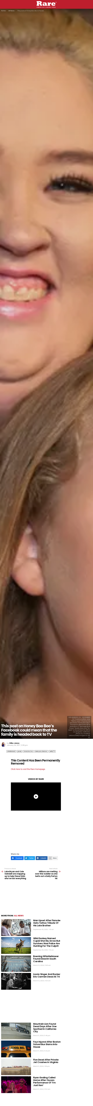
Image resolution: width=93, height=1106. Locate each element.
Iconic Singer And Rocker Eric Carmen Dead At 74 (46, 975)
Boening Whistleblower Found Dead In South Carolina (46, 959)
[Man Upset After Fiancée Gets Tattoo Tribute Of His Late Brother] (16, 927)
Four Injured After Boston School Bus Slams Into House (47, 1044)
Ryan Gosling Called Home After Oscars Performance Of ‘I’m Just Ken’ (44, 1081)
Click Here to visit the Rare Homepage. (28, 769)
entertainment (11, 751)
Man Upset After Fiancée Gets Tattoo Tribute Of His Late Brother (46, 923)
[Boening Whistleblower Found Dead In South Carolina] (16, 963)
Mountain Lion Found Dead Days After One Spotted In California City (45, 1027)
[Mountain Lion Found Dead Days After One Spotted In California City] (16, 1031)
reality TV (52, 751)
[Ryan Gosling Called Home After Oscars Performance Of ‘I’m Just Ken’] (16, 1084)
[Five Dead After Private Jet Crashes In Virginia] (16, 1066)
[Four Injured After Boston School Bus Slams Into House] (16, 1049)
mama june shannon (41, 751)
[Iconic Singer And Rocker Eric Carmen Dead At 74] (16, 981)
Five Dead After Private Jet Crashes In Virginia (46, 1061)
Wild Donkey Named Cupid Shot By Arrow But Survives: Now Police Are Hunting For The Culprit (46, 942)
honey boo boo (28, 751)
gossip (19, 751)
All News (19, 915)
